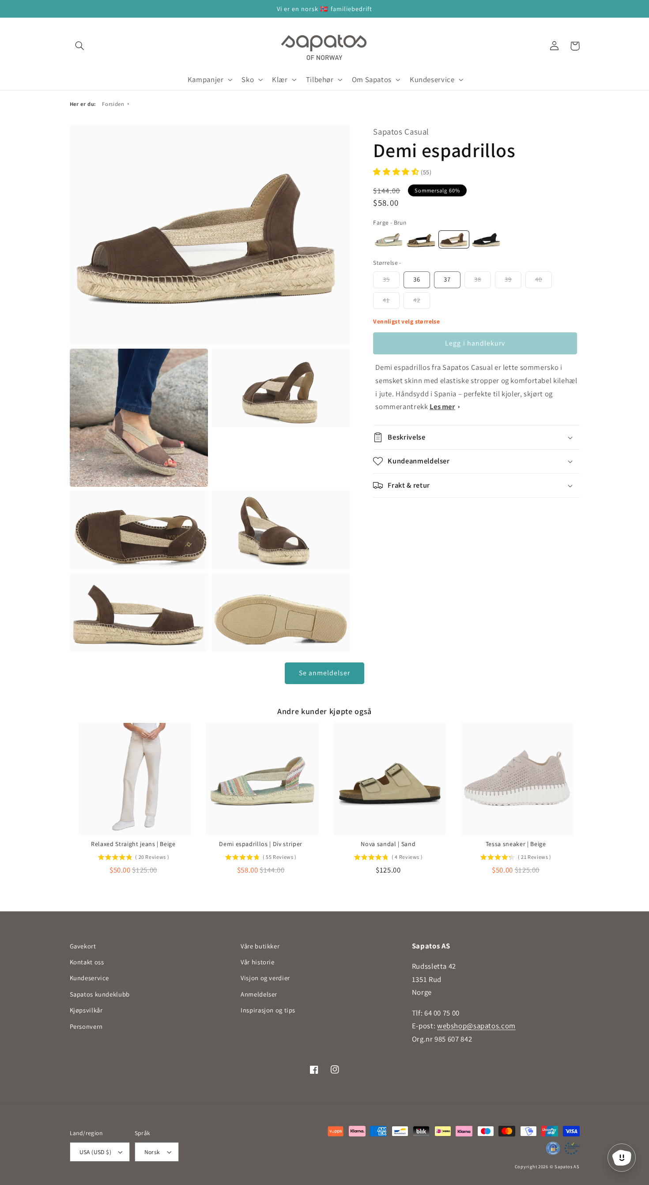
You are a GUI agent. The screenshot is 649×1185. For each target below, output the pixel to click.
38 (477, 279)
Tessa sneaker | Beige (516, 844)
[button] (80, 46)
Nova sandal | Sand (388, 844)
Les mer (442, 406)
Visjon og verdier (265, 978)
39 (508, 279)
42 (416, 300)
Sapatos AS (567, 1166)
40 (538, 279)
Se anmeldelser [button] (325, 672)
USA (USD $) (95, 1152)
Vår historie (258, 962)
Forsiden (113, 104)
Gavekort (83, 946)
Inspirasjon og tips (268, 1010)
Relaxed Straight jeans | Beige (133, 844)
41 (386, 300)
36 (416, 279)
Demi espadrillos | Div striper (260, 844)
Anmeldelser (259, 994)
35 (386, 279)
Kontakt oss (87, 962)
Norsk (152, 1152)
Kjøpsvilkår (86, 1010)
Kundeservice (89, 978)
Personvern (86, 1026)
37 (447, 279)
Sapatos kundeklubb (100, 994)
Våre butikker (260, 946)
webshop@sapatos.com (476, 1026)
